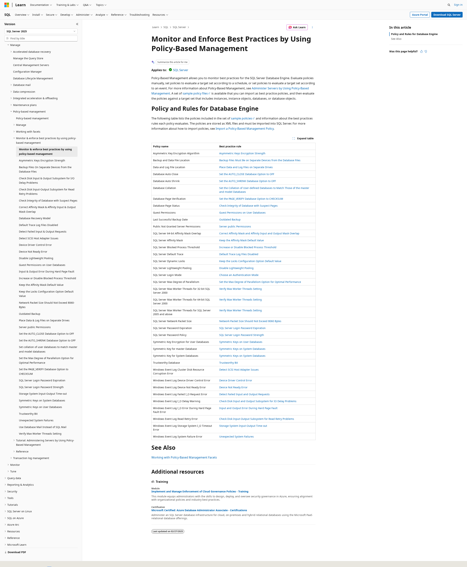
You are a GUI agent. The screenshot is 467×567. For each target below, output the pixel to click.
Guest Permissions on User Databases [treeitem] (42, 265)
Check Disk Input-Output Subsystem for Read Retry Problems (256, 419)
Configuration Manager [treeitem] (27, 71)
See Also (396, 38)
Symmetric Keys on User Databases (240, 342)
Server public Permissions (235, 226)
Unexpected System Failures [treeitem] (36, 420)
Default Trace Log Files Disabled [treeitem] (38, 225)
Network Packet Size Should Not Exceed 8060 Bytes (250, 321)
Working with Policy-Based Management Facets (184, 457)
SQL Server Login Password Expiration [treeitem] (42, 380)
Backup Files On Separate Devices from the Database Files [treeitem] (45, 169)
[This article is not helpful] (426, 51)
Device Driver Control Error (235, 380)
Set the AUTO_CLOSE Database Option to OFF (246, 174)
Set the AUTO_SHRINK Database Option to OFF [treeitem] (47, 340)
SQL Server (179, 27)
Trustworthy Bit (228, 362)
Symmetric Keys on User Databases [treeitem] (40, 407)
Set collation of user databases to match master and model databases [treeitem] (48, 349)
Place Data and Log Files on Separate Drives (246, 167)
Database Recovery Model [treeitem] (35, 218)
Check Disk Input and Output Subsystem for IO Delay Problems (257, 401)
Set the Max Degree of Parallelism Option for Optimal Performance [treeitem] (46, 360)
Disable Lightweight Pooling (236, 268)
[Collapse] (77, 24)
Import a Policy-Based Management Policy (245, 129)
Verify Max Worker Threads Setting (240, 289)
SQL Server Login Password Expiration (242, 328)
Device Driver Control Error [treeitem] (35, 245)
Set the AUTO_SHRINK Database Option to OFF (247, 181)
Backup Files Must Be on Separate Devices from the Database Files (259, 160)
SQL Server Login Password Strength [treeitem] (41, 387)
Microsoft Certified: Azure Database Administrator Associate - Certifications (199, 510)
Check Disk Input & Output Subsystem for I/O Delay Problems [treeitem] (46, 181)
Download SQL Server (447, 14)
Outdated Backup (230, 219)
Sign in (458, 4)
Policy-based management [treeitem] (32, 118)
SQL (165, 27)
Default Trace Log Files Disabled (238, 254)
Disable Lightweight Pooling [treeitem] (36, 258)
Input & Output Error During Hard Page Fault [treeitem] (46, 271)
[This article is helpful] (421, 51)
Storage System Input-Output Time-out (243, 425)
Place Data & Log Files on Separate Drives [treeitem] (44, 320)
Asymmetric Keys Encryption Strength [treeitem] (42, 160)
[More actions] (312, 27)
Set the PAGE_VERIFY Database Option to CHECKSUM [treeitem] (43, 371)
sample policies (241, 118)
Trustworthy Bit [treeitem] (28, 413)
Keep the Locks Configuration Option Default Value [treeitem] (46, 294)
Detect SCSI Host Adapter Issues (239, 369)
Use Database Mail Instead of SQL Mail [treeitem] (42, 427)
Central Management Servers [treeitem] (31, 65)
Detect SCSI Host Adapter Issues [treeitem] (38, 238)
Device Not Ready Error (233, 387)
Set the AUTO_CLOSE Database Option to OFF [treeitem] (46, 333)
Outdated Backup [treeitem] (29, 314)
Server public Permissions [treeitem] (35, 327)
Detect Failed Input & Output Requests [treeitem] (42, 231)
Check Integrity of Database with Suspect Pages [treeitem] (48, 200)
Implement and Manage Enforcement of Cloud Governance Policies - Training (199, 491)
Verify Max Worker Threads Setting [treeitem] (40, 433)
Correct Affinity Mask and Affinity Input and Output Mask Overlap (259, 233)
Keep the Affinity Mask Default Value (241, 240)
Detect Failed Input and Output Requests (244, 394)
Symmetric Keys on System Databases (242, 349)
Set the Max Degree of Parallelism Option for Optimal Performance (260, 282)
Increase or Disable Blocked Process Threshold (247, 247)
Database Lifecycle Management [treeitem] (33, 78)
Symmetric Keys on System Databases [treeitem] (42, 400)
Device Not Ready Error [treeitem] (33, 251)
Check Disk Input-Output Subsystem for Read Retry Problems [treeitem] (46, 192)
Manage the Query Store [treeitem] (28, 58)
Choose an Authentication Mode (238, 275)
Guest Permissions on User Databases (242, 212)
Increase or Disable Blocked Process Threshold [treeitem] (47, 278)
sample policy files (195, 93)
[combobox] (41, 31)
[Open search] (449, 5)
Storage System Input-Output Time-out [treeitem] (43, 393)
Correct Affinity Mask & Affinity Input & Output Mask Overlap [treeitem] (47, 209)
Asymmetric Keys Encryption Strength (242, 153)
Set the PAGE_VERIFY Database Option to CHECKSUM (251, 198)
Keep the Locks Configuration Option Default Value (250, 261)
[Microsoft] (6, 5)
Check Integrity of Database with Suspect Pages (248, 205)
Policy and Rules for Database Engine (414, 34)
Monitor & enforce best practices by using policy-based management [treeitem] (45, 152)
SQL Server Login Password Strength (241, 335)
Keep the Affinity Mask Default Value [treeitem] (41, 285)
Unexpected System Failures (236, 436)
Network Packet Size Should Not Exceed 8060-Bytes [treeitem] (47, 305)
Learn (155, 27)
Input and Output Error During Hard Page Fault (248, 408)
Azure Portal (420, 14)
